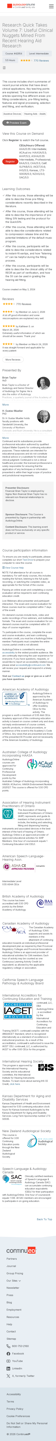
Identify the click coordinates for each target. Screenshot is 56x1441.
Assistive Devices (12, 113)
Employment (14, 1309)
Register (10, 161)
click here (15, 1084)
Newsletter (13, 1287)
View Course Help (14, 567)
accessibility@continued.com (31, 665)
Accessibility (14, 1394)
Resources (13, 1317)
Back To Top (44, 1219)
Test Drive (27, 559)
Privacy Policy (15, 1408)
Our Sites (12, 1280)
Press (10, 1295)
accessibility (8, 652)
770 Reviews (41, 60)
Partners (12, 1258)
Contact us (18, 676)
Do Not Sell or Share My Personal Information (27, 1425)
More (5, 404)
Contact (11, 1331)
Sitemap (11, 1338)
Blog (9, 1302)
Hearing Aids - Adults (35, 113)
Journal (11, 1266)
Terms (10, 1401)
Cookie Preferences (18, 1416)
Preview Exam (17, 122)
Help (9, 1324)
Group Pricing (15, 1273)
